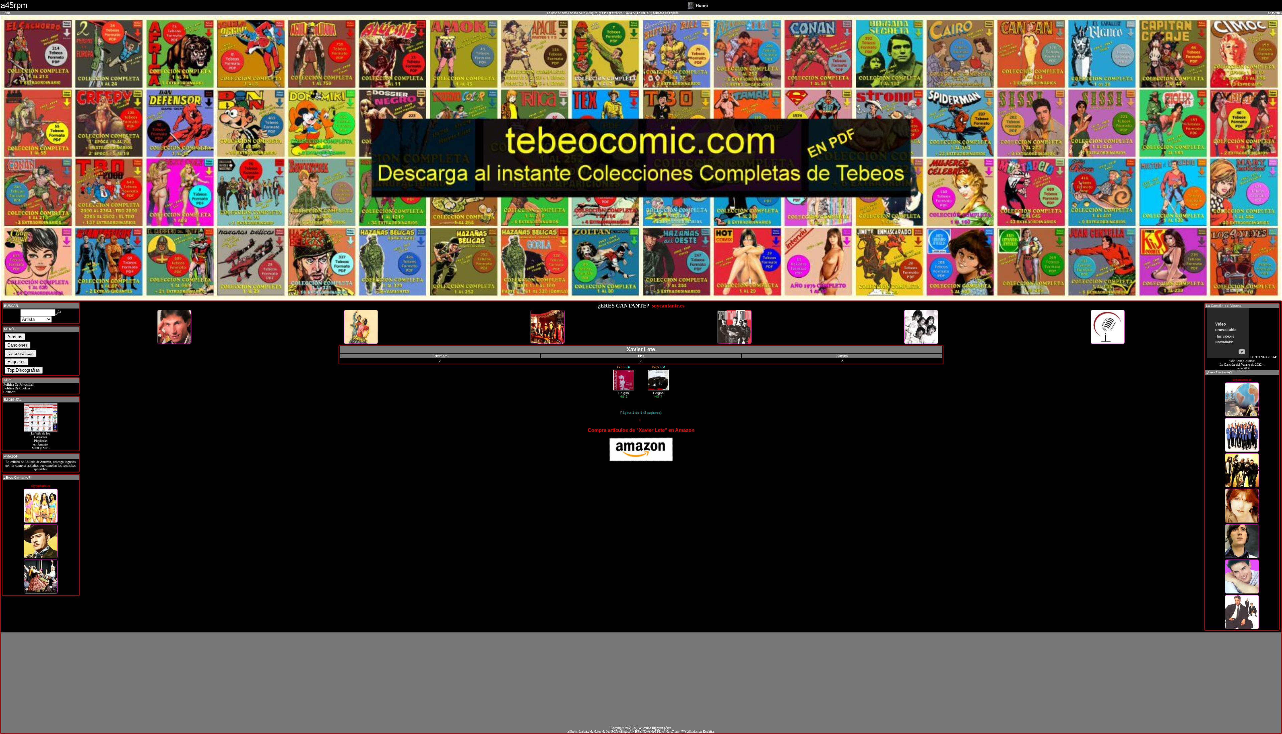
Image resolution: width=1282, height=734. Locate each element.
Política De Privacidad (17, 384)
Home (6, 13)
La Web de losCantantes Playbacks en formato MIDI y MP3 (40, 441)
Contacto (8, 392)
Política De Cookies (16, 388)
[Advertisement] (641, 679)
